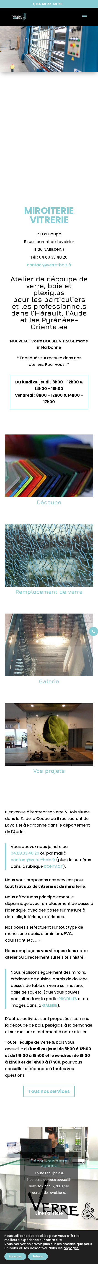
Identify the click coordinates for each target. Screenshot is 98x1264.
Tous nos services (49, 1091)
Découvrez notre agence (49, 1163)
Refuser (38, 1256)
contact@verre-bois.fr (49, 265)
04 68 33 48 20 (49, 4)
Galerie (49, 681)
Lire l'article (49, 1213)
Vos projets (49, 771)
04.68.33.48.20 (25, 853)
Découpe (49, 502)
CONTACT (53, 866)
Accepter (15, 1256)
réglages (71, 1248)
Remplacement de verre (49, 591)
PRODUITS (68, 999)
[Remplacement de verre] (49, 555)
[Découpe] (49, 465)
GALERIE (49, 1005)
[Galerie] (49, 645)
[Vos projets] (49, 734)
